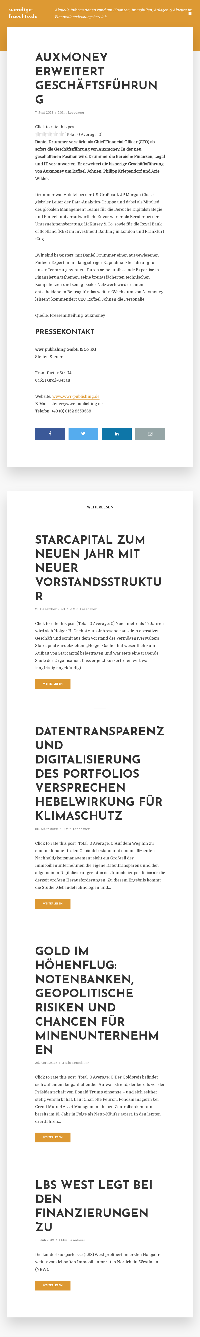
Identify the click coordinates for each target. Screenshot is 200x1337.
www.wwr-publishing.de (76, 396)
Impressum (144, 13)
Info (104, 13)
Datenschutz (170, 13)
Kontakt (122, 13)
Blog (89, 13)
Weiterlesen (53, 684)
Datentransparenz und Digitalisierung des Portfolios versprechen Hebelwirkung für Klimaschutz (100, 775)
